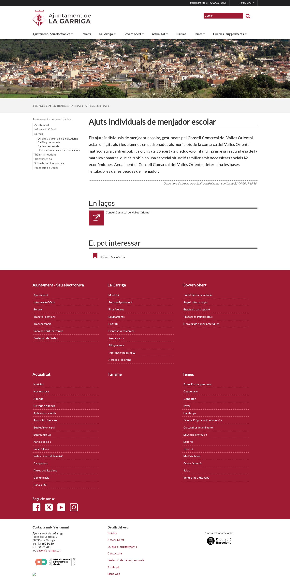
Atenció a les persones (197, 384)
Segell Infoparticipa (195, 302)
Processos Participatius (198, 316)
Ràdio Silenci (41, 449)
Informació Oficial (45, 129)
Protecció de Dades (46, 167)
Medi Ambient (192, 456)
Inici (35, 105)
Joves (187, 405)
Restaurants (116, 338)
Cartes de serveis (48, 146)
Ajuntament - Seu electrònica (51, 34)
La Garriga (106, 34)
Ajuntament (41, 125)
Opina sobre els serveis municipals (58, 150)
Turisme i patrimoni (120, 302)
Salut (186, 470)
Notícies (39, 384)
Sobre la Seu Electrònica (49, 163)
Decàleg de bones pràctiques (201, 323)
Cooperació (190, 391)
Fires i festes (116, 309)
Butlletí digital (42, 434)
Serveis (79, 105)
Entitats (114, 323)
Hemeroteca (41, 391)
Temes (198, 34)
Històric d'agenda (44, 405)
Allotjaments (116, 345)
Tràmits (86, 34)
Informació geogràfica (122, 352)
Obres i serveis (192, 463)
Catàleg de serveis (99, 105)
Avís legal (113, 567)
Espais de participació (196, 309)
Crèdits (112, 533)
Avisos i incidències (45, 420)
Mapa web (114, 573)
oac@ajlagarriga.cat (49, 550)
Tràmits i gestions (45, 154)
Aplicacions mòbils (45, 413)
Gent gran (189, 398)
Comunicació (41, 477)
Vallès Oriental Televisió (48, 456)
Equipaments (117, 316)
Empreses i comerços (122, 331)
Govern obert (132, 34)
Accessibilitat (116, 539)
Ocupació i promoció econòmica (202, 420)
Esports (188, 441)
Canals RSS (40, 484)
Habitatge (189, 413)
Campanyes (41, 463)
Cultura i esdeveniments (198, 427)
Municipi (114, 295)
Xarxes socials (42, 441)
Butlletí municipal (44, 427)
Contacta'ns (115, 553)
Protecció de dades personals (126, 560)
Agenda (38, 398)
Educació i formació (195, 434)
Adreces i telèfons (120, 359)
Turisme (181, 34)
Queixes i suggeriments (228, 34)
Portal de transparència (197, 295)
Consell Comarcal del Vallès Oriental (128, 212)
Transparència (43, 158)
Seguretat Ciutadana (196, 477)
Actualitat (158, 34)
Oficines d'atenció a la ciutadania (57, 138)
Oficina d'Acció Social (112, 257)
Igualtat (188, 449)
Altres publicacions (45, 470)
